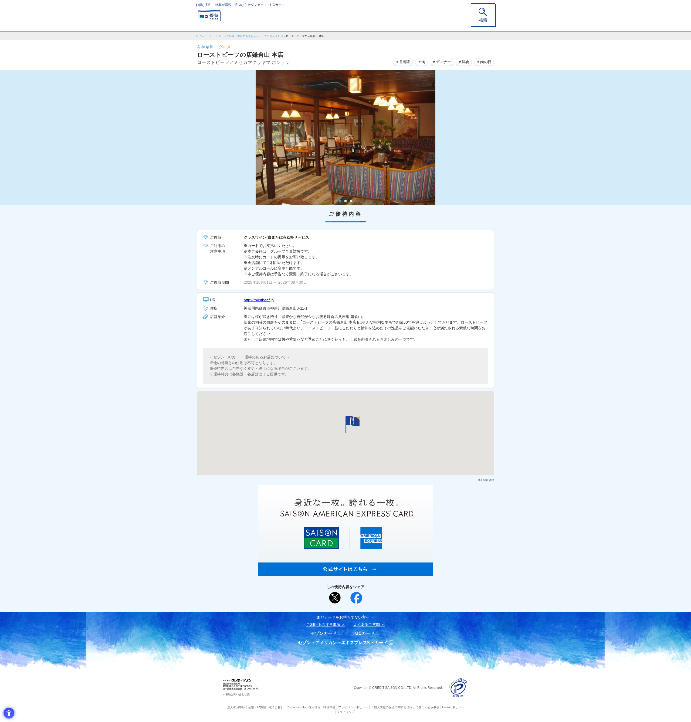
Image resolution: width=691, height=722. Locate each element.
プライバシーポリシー (353, 707)
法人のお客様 (236, 707)
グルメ (279, 36)
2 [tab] (345, 201)
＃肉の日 (484, 62)
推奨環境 (329, 707)
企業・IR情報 (257, 707)
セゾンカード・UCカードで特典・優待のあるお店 (226, 36)
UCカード (365, 633)
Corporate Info (296, 707)
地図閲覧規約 (486, 480)
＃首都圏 (403, 62)
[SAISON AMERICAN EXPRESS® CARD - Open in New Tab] (345, 573)
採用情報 (314, 707)
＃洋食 (463, 62)
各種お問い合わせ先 (237, 694)
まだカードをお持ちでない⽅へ (343, 617)
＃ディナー (441, 62)
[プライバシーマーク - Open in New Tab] (458, 688)
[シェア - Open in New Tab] (356, 598)
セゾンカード (324, 633)
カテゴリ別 (265, 36)
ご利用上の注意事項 (323, 624)
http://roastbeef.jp (259, 300)
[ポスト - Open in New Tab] (335, 598)
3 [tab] (351, 201)
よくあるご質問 (366, 624)
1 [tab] (340, 201)
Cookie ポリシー (453, 707)
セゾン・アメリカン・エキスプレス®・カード (343, 642)
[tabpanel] (345, 137)
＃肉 (421, 62)
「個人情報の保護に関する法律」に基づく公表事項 (405, 707)
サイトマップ (346, 711)
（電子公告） (275, 707)
